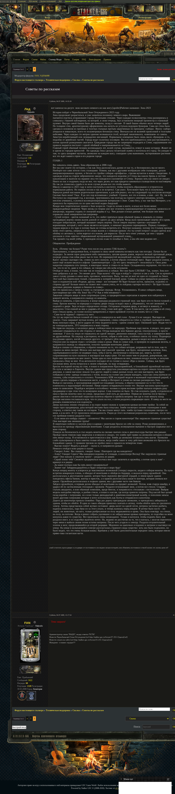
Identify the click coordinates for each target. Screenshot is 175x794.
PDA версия (33, 1)
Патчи (67, 59)
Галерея (75, 59)
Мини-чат (127, 779)
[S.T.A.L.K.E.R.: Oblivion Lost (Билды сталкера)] (34, 11)
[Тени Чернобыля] (48, 11)
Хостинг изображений (48, 1)
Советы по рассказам (93, 80)
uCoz (117, 788)
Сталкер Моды (55, 59)
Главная (16, 59)
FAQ (84, 59)
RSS (60, 1)
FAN (37, 76)
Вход (47, 17)
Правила (107, 59)
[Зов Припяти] (135, 11)
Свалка (76, 80)
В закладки (22, 1)
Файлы (43, 59)
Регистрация (145, 17)
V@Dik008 (44, 76)
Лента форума (95, 59)
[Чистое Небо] (61, 11)
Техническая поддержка (58, 80)
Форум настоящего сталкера (29, 80)
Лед (27, 109)
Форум (26, 59)
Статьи (34, 59)
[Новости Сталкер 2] (154, 11)
